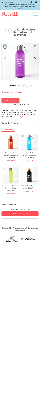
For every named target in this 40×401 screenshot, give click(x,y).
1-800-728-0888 (8, 2)
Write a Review (25, 214)
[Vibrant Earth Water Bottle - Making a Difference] (27, 85)
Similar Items (8, 129)
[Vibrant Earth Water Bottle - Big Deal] (23, 85)
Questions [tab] (12, 205)
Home (3, 20)
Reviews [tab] (4, 205)
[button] (35, 59)
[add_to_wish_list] (35, 46)
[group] (20, 61)
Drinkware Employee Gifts (8, 22)
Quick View (11, 149)
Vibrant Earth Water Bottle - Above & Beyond (13, 24)
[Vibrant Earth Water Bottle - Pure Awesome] (30, 85)
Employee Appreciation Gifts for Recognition (18, 20)
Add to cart (10, 100)
